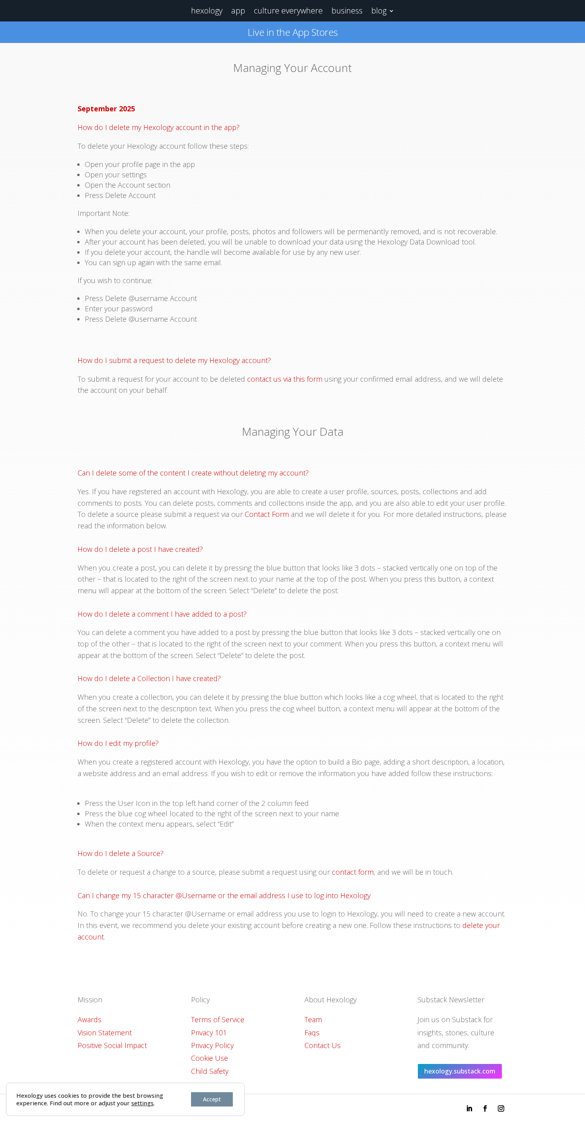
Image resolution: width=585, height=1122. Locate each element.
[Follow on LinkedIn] (469, 1108)
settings (142, 1102)
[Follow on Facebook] (485, 1108)
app (238, 10)
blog (378, 10)
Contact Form (267, 514)
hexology (206, 10)
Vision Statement (105, 1032)
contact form (353, 872)
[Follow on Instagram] (501, 1108)
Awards (89, 1019)
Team (313, 1019)
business (347, 10)
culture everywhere (288, 10)
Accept (212, 1099)
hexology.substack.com (459, 1071)
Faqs (312, 1032)
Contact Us (322, 1045)
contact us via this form (283, 379)
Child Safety (209, 1071)
